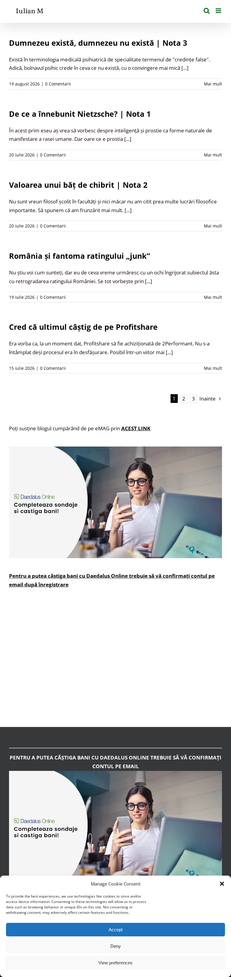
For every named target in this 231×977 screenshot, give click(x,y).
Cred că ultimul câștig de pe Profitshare (83, 327)
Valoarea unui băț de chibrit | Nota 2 (78, 185)
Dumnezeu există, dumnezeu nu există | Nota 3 (98, 43)
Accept (115, 929)
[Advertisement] (115, 662)
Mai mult (213, 84)
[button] (222, 884)
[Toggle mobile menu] (219, 11)
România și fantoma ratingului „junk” (79, 256)
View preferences (115, 962)
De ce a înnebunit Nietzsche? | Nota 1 (80, 114)
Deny (115, 946)
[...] (185, 67)
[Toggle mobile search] (207, 11)
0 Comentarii (58, 84)
